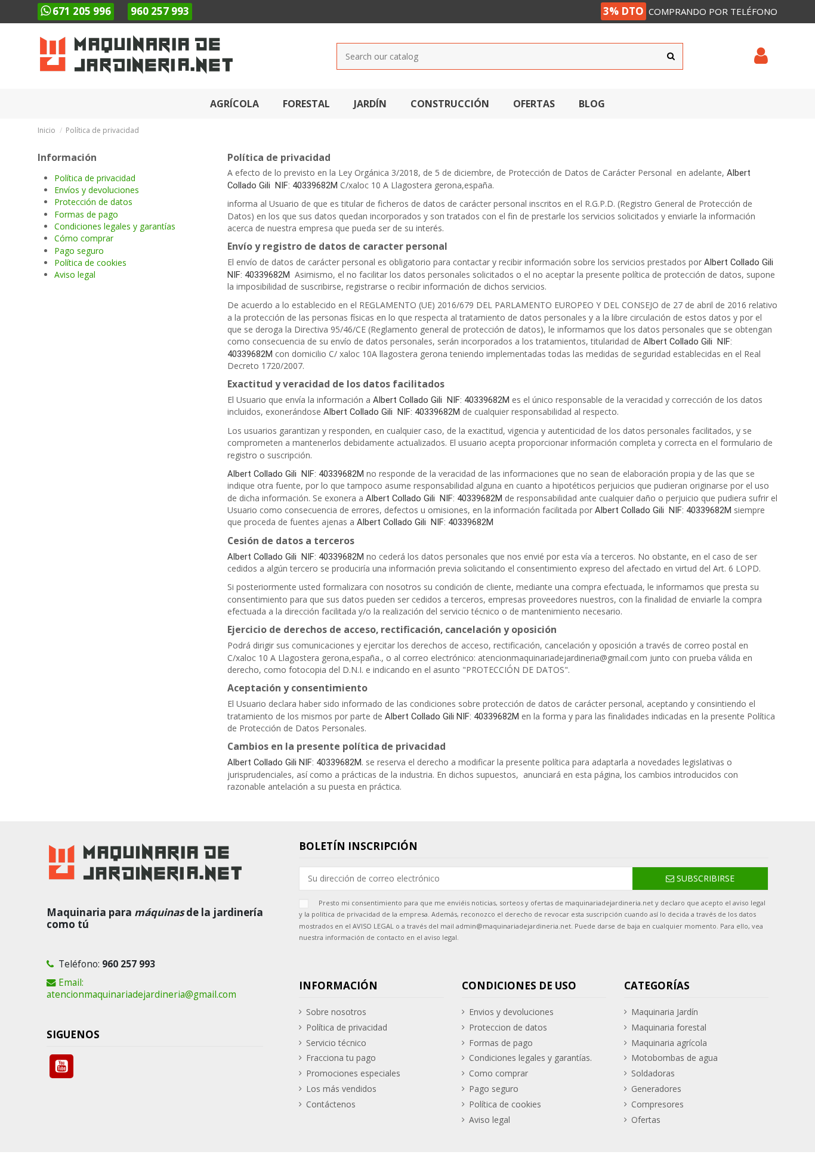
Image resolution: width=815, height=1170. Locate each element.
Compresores (657, 1104)
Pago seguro (79, 250)
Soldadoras (653, 1073)
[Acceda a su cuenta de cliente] (761, 56)
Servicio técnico (336, 1042)
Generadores (656, 1088)
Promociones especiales (353, 1073)
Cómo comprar (83, 238)
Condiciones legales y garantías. (530, 1057)
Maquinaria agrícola (669, 1042)
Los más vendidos (341, 1088)
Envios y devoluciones (511, 1011)
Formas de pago (86, 214)
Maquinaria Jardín (664, 1011)
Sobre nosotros (336, 1011)
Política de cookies (90, 262)
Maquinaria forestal (668, 1027)
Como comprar (498, 1073)
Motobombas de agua (674, 1057)
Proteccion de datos (508, 1027)
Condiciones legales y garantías (114, 226)
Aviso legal (74, 274)
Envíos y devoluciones (96, 189)
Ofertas (645, 1119)
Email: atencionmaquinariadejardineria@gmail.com (141, 988)
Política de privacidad (94, 178)
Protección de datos (93, 201)
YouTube (61, 1066)
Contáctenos (331, 1104)
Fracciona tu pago (341, 1057)
